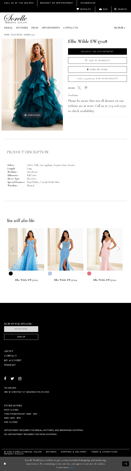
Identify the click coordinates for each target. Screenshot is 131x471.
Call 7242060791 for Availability (97, 78)
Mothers (22, 27)
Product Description (27, 152)
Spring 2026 (29, 34)
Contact (10, 355)
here (72, 467)
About (8, 351)
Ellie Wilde (16, 34)
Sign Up (21, 337)
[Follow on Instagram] (19, 379)
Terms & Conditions (104, 452)
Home (6, 34)
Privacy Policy (14, 454)
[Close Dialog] (5, 464)
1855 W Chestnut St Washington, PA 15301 (26, 392)
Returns (51, 452)
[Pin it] (86, 88)
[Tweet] (79, 88)
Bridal (8, 27)
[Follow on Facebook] (5, 379)
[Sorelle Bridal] (15, 18)
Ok (125, 463)
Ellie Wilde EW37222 (104, 280)
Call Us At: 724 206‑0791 (19, 3)
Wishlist (10, 364)
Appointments (51, 27)
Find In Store (99, 69)
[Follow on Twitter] (12, 379)
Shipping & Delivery (74, 452)
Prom (34, 27)
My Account (12, 360)
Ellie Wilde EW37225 (26, 280)
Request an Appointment (97, 51)
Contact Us (70, 27)
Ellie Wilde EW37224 (65, 280)
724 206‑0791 (10, 388)
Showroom (88, 3)
